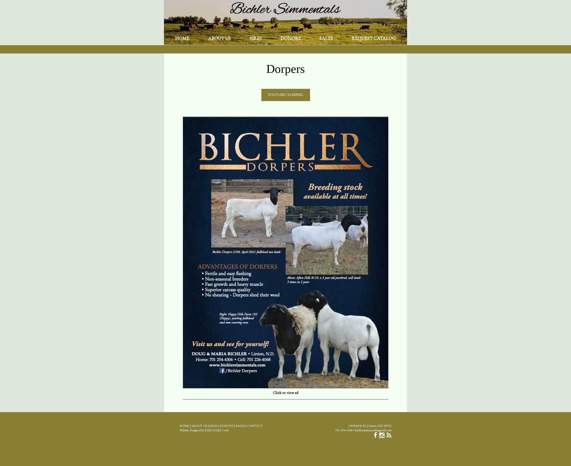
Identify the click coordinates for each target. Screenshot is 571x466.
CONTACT (255, 426)
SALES (326, 38)
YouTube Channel (285, 94)
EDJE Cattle (221, 430)
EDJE (208, 430)
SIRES (256, 38)
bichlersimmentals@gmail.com (373, 430)
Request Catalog (374, 38)
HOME (182, 38)
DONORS (291, 38)
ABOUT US (219, 38)
